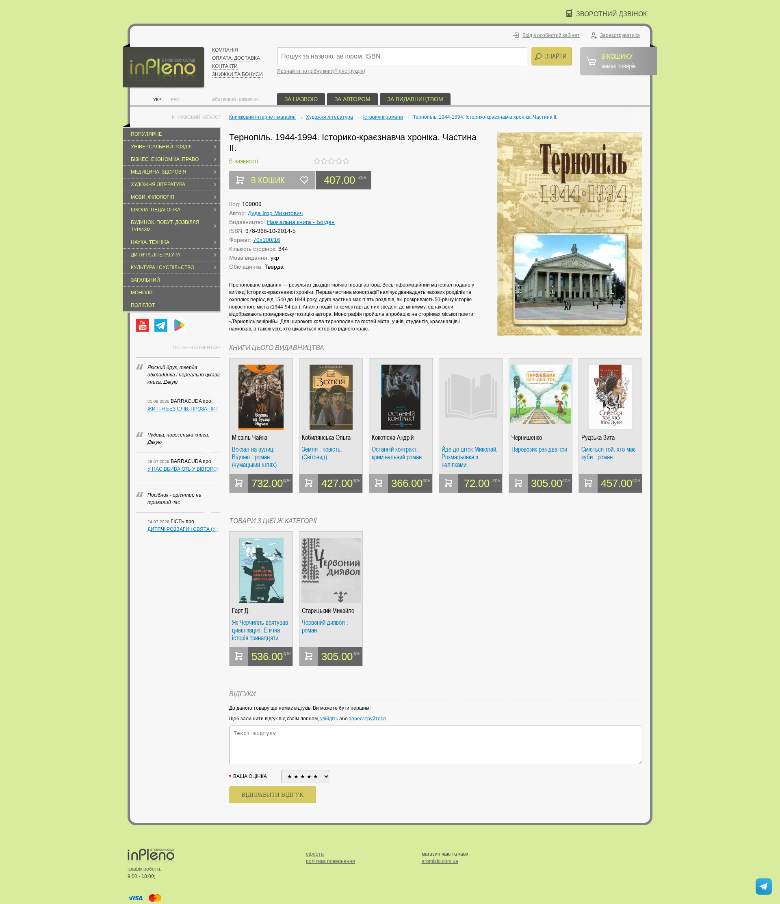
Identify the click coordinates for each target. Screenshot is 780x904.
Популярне (146, 134)
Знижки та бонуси (237, 74)
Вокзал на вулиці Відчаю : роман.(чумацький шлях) (254, 457)
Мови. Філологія (152, 197)
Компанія (225, 50)
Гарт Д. (241, 611)
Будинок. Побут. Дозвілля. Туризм (166, 226)
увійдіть (329, 718)
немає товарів (618, 60)
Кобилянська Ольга (326, 437)
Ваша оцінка (250, 776)
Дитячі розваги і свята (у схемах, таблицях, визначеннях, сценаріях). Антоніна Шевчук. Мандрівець (183, 529)
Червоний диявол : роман (325, 627)
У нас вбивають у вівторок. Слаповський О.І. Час (183, 469)
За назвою (301, 99)
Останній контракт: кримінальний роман (397, 453)
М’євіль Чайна (249, 437)
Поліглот (143, 305)
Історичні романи (383, 117)
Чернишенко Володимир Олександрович (530, 437)
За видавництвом (415, 99)
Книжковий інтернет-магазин (262, 117)
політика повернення (330, 861)
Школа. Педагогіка (155, 210)
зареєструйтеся (367, 718)
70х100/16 (266, 240)
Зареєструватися (620, 35)
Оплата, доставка (236, 58)
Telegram (160, 325)
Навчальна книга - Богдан (301, 222)
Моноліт (142, 293)
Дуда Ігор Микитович (275, 213)
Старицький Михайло (328, 611)
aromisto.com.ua (440, 861)
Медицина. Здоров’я (158, 172)
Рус (175, 99)
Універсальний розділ (161, 147)
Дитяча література (155, 255)
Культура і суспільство (162, 267)
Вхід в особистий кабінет (551, 35)
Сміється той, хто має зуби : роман (608, 453)
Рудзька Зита (598, 437)
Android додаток (179, 325)
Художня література (158, 184)
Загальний (145, 280)
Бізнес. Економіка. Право (165, 159)
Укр (157, 99)
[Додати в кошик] (239, 483)
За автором (352, 99)
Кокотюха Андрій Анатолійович (393, 437)
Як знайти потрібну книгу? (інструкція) (321, 71)
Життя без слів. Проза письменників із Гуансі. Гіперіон (183, 409)
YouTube (142, 325)
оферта (315, 854)
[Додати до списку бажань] (304, 180)
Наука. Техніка (150, 242)
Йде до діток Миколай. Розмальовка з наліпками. (470, 457)
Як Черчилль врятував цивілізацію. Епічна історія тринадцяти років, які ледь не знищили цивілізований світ (260, 630)
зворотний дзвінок (611, 14)
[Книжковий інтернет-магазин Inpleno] (163, 66)
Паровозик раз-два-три (539, 449)
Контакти (225, 66)
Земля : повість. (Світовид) (322, 453)
